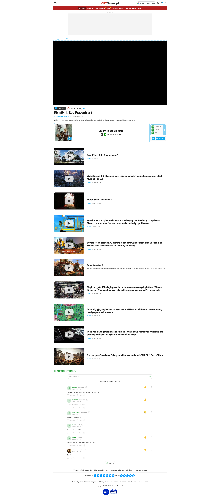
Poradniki (128, 8)
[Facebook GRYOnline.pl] (95, 475)
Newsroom (90, 8)
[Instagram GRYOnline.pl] (98, 475)
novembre (75, 399)
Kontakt (140, 482)
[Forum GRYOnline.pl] (113, 475)
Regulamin (80, 482)
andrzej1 (74, 437)
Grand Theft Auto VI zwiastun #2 (110, 156)
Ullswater (75, 387)
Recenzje (115, 8)
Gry (97, 8)
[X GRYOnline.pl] (101, 475)
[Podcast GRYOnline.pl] (107, 475)
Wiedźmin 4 (129, 470)
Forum (139, 8)
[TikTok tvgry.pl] (124, 475)
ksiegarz (74, 450)
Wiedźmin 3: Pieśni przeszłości (82, 470)
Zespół (130, 482)
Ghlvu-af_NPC (76, 412)
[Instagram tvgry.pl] (127, 475)
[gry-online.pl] (110, 3)
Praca (134, 482)
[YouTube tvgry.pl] (121, 475)
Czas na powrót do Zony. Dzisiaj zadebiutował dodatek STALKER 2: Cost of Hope (110, 357)
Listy (108, 8)
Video (134, 8)
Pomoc (146, 482)
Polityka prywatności (103, 482)
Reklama (124, 482)
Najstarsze (110, 381)
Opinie (121, 8)
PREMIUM (82, 8)
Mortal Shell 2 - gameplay (110, 201)
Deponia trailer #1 (110, 268)
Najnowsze (103, 381)
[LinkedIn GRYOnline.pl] (110, 475)
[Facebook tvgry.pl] (133, 475)
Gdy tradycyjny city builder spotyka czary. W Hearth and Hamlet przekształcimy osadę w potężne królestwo (110, 312)
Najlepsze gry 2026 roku (101, 470)
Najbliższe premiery (141, 470)
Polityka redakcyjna (90, 482)
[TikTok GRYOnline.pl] (104, 475)
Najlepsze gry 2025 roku (117, 470)
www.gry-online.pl (59, 39)
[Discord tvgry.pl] (130, 475)
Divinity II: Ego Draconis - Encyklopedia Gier (101, 132)
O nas (74, 482)
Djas (73, 425)
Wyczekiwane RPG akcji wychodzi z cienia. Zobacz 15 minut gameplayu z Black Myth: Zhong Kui (110, 179)
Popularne (117, 381)
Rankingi (102, 8)
